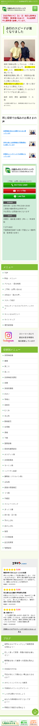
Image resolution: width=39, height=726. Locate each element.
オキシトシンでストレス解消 (15, 683)
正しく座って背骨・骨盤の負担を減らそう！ (19, 653)
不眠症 (7, 498)
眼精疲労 (7, 421)
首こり (7, 372)
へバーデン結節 (10, 471)
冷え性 (7, 416)
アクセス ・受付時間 (12, 284)
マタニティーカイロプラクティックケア (19, 307)
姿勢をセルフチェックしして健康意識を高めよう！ (19, 645)
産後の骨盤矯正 (10, 487)
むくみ (7, 410)
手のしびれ (8, 520)
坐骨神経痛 (8, 355)
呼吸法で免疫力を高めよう (14, 707)
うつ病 (7, 493)
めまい (7, 394)
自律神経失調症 (10, 377)
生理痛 (7, 427)
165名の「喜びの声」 (12, 295)
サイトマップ (9, 319)
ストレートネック (11, 504)
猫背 (6, 531)
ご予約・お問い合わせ (13, 289)
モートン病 (8, 465)
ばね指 (7, 482)
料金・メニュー (10, 278)
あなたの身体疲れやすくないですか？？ (17, 700)
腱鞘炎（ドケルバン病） (14, 476)
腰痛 (6, 361)
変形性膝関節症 (10, 449)
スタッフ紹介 (9, 300)
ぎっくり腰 (8, 509)
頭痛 (6, 383)
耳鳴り (7, 399)
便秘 (6, 432)
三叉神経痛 (8, 537)
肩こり (7, 366)
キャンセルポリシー (12, 314)
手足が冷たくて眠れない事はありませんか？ (19, 675)
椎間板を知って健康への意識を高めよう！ (19, 662)
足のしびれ (8, 526)
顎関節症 (7, 548)
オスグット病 (9, 454)
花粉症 (7, 405)
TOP (6, 273)
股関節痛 (7, 443)
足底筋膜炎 (8, 460)
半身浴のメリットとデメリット (16, 688)
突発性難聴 (8, 388)
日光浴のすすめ (10, 669)
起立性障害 (8, 542)
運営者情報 (8, 325)
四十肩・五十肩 (10, 515)
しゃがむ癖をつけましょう (14, 694)
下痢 (6, 438)
